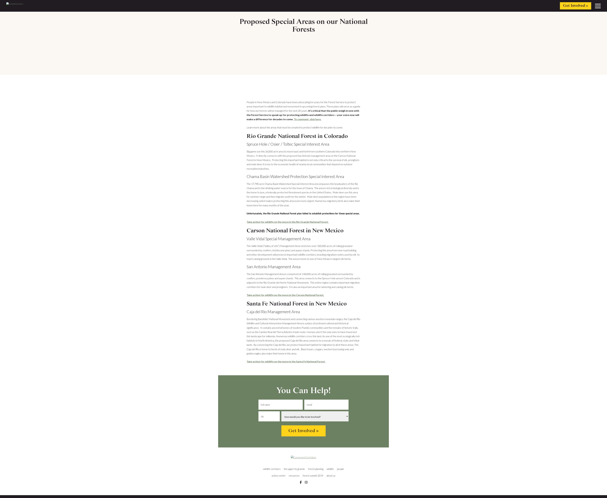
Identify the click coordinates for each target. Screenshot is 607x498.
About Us (330, 475)
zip (262, 416)
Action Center (279, 475)
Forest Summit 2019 (313, 475)
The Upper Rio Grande (294, 469)
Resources (294, 475)
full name (265, 405)
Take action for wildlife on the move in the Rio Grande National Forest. (288, 221)
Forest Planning (315, 469)
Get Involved (574, 5)
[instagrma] (306, 482)
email (309, 405)
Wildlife (330, 469)
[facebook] (301, 482)
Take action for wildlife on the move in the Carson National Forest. (285, 294)
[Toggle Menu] (598, 7)
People (340, 469)
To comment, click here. (307, 119)
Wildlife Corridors (272, 469)
